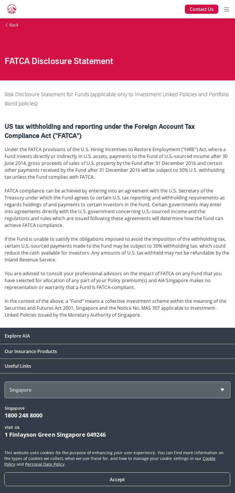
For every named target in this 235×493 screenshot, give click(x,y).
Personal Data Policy (44, 464)
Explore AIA (17, 336)
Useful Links (18, 366)
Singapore (20, 390)
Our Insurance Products (31, 351)
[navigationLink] (12, 9)
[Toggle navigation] (226, 9)
